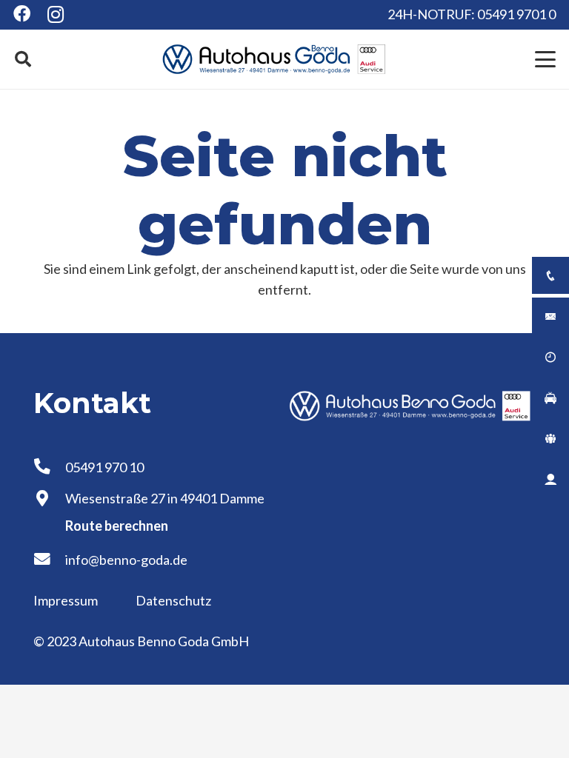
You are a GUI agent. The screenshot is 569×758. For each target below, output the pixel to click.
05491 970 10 (104, 467)
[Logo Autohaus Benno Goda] (274, 59)
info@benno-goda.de (126, 559)
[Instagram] (55, 14)
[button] (23, 59)
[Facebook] (21, 13)
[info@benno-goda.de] (49, 559)
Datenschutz (173, 600)
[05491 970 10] (49, 467)
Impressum (66, 600)
